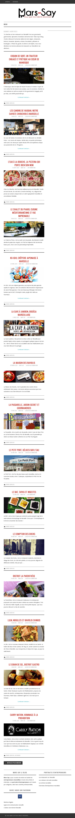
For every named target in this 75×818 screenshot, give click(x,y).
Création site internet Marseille (12, 807)
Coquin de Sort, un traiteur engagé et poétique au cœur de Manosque (24, 59)
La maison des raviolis (24, 362)
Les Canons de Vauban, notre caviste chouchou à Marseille (24, 112)
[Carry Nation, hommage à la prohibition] (24, 729)
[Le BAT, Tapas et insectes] (24, 505)
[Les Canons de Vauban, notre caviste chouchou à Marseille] (24, 127)
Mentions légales (8, 802)
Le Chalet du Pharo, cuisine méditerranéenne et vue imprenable (24, 213)
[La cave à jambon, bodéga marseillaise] (24, 328)
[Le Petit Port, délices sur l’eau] (24, 463)
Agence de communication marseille (14, 805)
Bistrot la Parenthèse (24, 576)
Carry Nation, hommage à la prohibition (24, 716)
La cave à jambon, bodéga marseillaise (23, 313)
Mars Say (20, 65)
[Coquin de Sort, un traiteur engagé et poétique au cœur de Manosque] (24, 76)
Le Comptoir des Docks (24, 534)
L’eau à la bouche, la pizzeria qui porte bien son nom (24, 163)
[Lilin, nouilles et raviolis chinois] (24, 633)
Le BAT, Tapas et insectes (24, 492)
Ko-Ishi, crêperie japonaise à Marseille (24, 259)
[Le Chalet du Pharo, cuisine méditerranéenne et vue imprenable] (24, 229)
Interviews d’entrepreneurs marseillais (49, 785)
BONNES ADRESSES (10, 103)
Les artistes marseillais (45, 783)
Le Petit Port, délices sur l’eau (24, 450)
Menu (5, 24)
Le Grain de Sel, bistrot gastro (24, 664)
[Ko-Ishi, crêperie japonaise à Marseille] (24, 274)
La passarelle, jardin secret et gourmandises (24, 406)
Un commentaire (31, 168)
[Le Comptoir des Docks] (24, 547)
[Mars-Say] (37, 13)
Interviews (15, 2)
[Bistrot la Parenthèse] (24, 589)
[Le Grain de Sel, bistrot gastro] (24, 678)
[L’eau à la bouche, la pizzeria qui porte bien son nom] (24, 178)
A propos (7, 2)
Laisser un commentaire (31, 65)
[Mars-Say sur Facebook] (20, 796)
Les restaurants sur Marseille (47, 777)
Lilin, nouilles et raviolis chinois (24, 620)
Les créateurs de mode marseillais (48, 780)
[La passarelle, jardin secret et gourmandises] (24, 421)
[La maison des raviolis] (24, 376)
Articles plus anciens (13, 763)
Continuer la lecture (24, 97)
